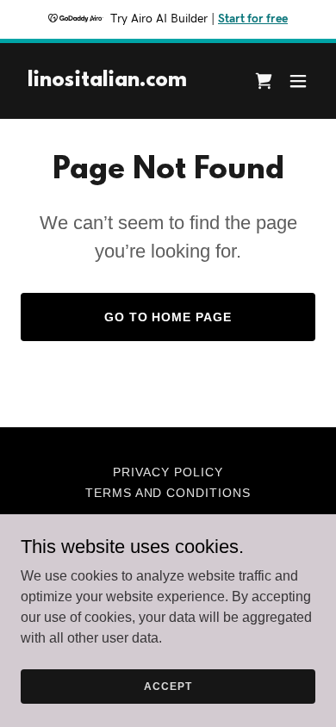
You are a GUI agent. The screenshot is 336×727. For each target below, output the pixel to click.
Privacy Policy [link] (168, 472)
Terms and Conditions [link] (168, 493)
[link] (107, 81)
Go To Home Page (168, 317)
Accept (167, 686)
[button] (298, 81)
